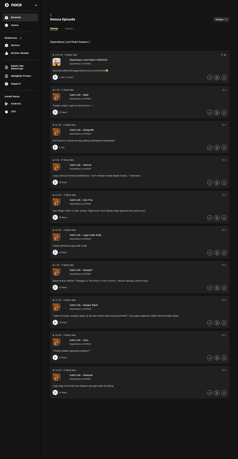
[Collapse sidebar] (36, 5)
